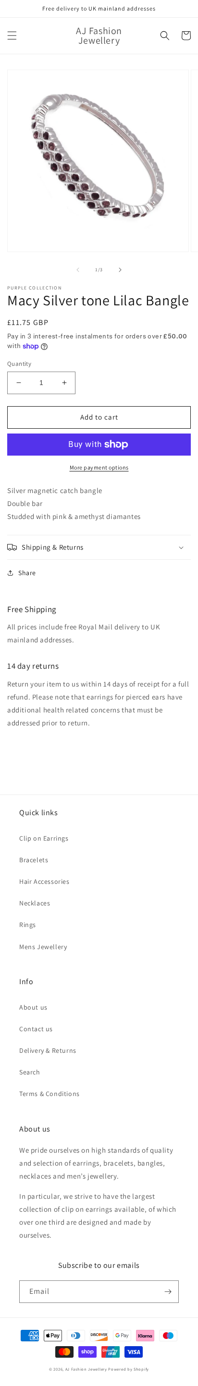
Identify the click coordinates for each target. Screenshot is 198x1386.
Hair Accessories (44, 881)
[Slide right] (120, 269)
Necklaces (34, 903)
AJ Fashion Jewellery (86, 1369)
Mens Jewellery (43, 946)
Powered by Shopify (128, 1369)
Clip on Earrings (44, 838)
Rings (27, 924)
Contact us (36, 1028)
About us (33, 1007)
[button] (12, 35)
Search (29, 1072)
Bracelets (33, 860)
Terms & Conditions (49, 1093)
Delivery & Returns (47, 1050)
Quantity (19, 364)
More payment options (99, 467)
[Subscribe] (167, 1291)
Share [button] (27, 572)
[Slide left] (77, 269)
